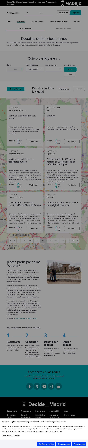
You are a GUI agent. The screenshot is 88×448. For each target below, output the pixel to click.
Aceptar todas (79, 444)
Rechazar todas (64, 444)
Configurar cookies (46, 444)
